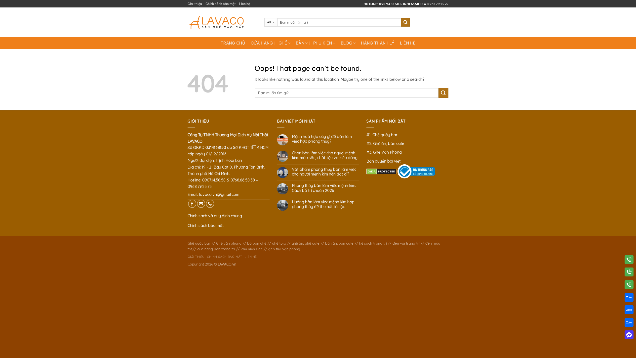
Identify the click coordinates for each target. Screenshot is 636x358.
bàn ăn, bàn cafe (339, 243)
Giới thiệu (195, 4)
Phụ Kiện (322, 43)
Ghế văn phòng (228, 243)
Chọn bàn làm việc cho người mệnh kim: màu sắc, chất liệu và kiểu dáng (325, 155)
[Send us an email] (201, 204)
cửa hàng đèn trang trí (216, 249)
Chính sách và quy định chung (215, 215)
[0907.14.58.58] (629, 260)
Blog (346, 43)
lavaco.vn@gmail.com (219, 194)
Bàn (300, 43)
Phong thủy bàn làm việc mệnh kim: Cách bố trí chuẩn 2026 (324, 188)
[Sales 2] (629, 310)
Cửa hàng (262, 43)
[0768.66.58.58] (629, 273)
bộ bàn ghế (256, 243)
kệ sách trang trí (373, 243)
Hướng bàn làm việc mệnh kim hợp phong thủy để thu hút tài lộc (323, 204)
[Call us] (210, 204)
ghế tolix (279, 243)
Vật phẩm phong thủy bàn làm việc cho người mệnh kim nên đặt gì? (324, 172)
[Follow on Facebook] (192, 204)
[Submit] (405, 22)
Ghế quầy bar (199, 243)
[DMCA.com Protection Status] (381, 171)
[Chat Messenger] (629, 335)
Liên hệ (244, 4)
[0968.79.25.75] (629, 285)
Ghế (282, 43)
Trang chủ (233, 43)
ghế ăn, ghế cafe (305, 243)
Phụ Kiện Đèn (252, 249)
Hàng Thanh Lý (377, 43)
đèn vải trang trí (406, 243)
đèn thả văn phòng (284, 249)
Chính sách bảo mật (220, 4)
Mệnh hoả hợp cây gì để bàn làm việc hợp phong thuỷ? (322, 139)
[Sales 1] (629, 298)
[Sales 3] (629, 323)
